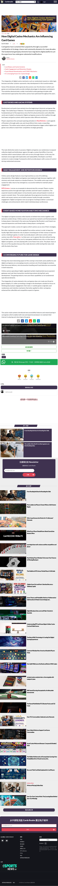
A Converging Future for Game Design (17, 74)
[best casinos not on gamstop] (10, 867)
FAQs (21, 853)
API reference (23, 850)
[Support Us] (2, 840)
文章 (5, 33)
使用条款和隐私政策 (25, 857)
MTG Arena (5, 188)
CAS (3, 33)
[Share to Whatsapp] (33, 77)
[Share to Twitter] (27, 77)
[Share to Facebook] (24, 77)
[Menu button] (55, 3)
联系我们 (22, 841)
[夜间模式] (38, 2)
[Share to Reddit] (30, 77)
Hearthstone (41, 121)
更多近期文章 (29, 810)
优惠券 (21, 846)
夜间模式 (41, 843)
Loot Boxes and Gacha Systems (15, 67)
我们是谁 (22, 844)
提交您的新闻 (29, 347)
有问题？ (29, 351)
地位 (21, 855)
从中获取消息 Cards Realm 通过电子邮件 (29, 820)
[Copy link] (20, 77)
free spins (16, 237)
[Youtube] (6, 840)
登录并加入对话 (29, 387)
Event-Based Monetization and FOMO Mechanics (21, 71)
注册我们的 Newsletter (29, 462)
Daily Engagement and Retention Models (18, 69)
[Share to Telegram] (36, 77)
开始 (21, 839)
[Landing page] (2, 1)
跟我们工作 (22, 848)
